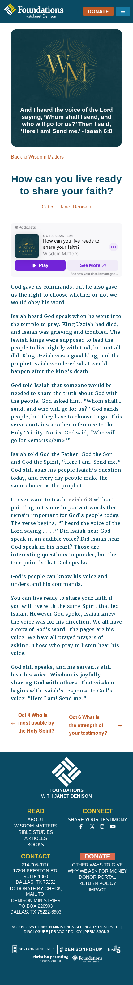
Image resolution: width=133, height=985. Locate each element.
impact (97, 889)
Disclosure (36, 932)
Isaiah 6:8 (79, 499)
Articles (35, 838)
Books (35, 844)
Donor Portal (97, 877)
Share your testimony (97, 819)
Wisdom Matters (35, 825)
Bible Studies (36, 832)
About (36, 819)
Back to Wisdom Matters (37, 156)
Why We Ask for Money (97, 871)
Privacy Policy (66, 932)
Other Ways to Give (97, 864)
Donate (98, 11)
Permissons (96, 932)
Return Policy (97, 883)
